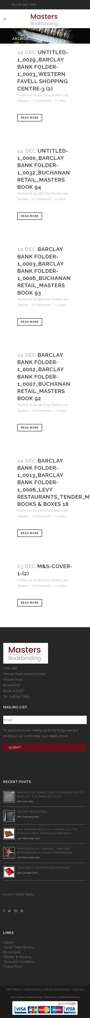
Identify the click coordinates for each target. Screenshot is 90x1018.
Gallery (8, 942)
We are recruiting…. (33, 811)
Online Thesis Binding (18, 947)
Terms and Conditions (18, 961)
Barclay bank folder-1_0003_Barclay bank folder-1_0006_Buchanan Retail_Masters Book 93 (44, 271)
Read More (30, 117)
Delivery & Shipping (17, 957)
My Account (11, 952)
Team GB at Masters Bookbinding (43, 867)
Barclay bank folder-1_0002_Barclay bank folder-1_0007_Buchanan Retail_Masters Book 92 (43, 376)
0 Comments (41, 100)
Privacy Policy (13, 966)
